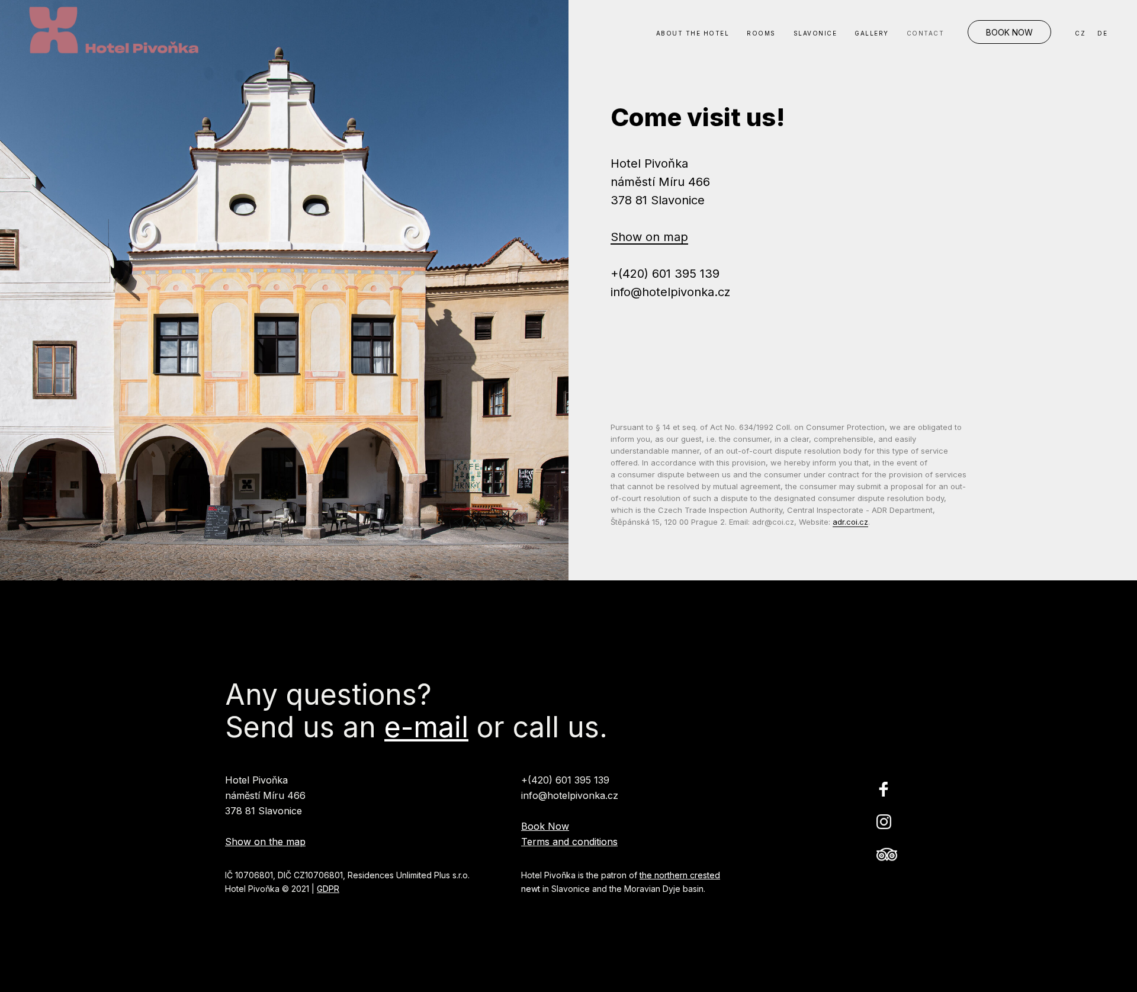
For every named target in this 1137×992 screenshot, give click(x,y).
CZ (1080, 33)
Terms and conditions (569, 841)
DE (1102, 33)
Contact (926, 33)
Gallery (872, 33)
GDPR (328, 889)
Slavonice (815, 33)
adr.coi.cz (850, 522)
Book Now (1009, 32)
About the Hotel (693, 33)
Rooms (761, 33)
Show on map (649, 237)
